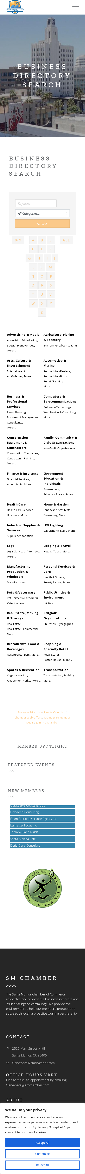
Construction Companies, (23, 453)
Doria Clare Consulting (25, 843)
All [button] (66, 240)
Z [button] (42, 312)
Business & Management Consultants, (23, 419)
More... (11, 350)
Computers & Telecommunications (60, 398)
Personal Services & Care (59, 568)
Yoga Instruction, (17, 675)
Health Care (16, 504)
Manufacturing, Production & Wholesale (19, 571)
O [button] (42, 276)
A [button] (33, 240)
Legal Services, (16, 551)
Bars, (27, 654)
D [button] (33, 249)
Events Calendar (54, 712)
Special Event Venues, (21, 345)
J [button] (55, 258)
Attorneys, (33, 551)
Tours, (57, 551)
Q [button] (33, 285)
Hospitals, (13, 515)
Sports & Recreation (23, 670)
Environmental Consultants (61, 345)
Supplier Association (20, 536)
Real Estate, (14, 624)
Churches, (50, 624)
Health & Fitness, (54, 577)
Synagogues (65, 624)
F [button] (51, 249)
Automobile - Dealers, (57, 371)
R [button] (42, 285)
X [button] (42, 303)
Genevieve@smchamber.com (28, 1085)
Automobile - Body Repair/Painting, (55, 378)
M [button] (50, 267)
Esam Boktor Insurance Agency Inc (33, 817)
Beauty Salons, (53, 582)
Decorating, (51, 515)
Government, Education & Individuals (54, 478)
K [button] (33, 267)
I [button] (47, 258)
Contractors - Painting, (21, 458)
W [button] (33, 303)
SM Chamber (32, 978)
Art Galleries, (15, 376)
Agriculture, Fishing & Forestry (59, 337)
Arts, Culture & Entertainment (19, 362)
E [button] (42, 249)
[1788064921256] (42, 887)
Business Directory (30, 712)
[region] (42, 1138)
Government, (52, 489)
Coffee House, (53, 660)
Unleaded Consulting (24, 810)
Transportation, (53, 675)
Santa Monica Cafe (23, 837)
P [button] (51, 276)
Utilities (48, 603)
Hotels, (48, 551)
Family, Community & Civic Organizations (60, 439)
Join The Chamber (47, 722)
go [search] (44, 224)
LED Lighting (53, 525)
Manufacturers (16, 582)
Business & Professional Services (17, 401)
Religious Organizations (55, 615)
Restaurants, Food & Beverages (23, 646)
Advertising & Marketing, (22, 340)
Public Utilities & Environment (57, 594)
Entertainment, (16, 371)
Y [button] (51, 303)
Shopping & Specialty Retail (56, 646)
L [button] (41, 267)
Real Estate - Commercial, (23, 629)
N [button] (33, 276)
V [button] (51, 294)
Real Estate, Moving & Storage (22, 615)
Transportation (56, 670)
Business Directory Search (42, 75)
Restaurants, (15, 654)
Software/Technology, (57, 407)
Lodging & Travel (57, 546)
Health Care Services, (20, 510)
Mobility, (69, 675)
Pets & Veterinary (21, 592)
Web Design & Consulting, (60, 412)
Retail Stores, (52, 654)
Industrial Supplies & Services (23, 527)
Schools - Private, (54, 494)
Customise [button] (42, 1154)
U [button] (42, 294)
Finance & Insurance (22, 473)
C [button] (51, 240)
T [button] (33, 294)
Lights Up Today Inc (23, 823)
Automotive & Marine (55, 362)
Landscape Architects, (57, 510)
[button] (75, 7)
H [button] (39, 258)
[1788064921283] (15, 7)
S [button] (51, 285)
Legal (11, 546)
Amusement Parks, (19, 680)
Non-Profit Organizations (59, 448)
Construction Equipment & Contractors (17, 442)
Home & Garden (56, 504)
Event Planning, (16, 412)
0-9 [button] (18, 240)
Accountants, (15, 484)
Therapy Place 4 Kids (24, 830)
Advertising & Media (23, 334)
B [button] (42, 240)
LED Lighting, (51, 531)
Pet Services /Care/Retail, (23, 598)
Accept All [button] (42, 1143)
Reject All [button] (42, 1165)
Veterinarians (15, 603)
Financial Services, (18, 479)
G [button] (29, 258)
